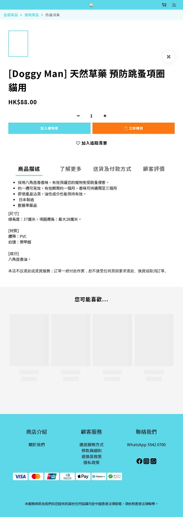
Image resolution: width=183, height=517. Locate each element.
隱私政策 (91, 462)
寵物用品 (32, 14)
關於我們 (37, 444)
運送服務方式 (91, 444)
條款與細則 (91, 450)
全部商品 (11, 14)
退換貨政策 (91, 456)
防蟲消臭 (53, 14)
